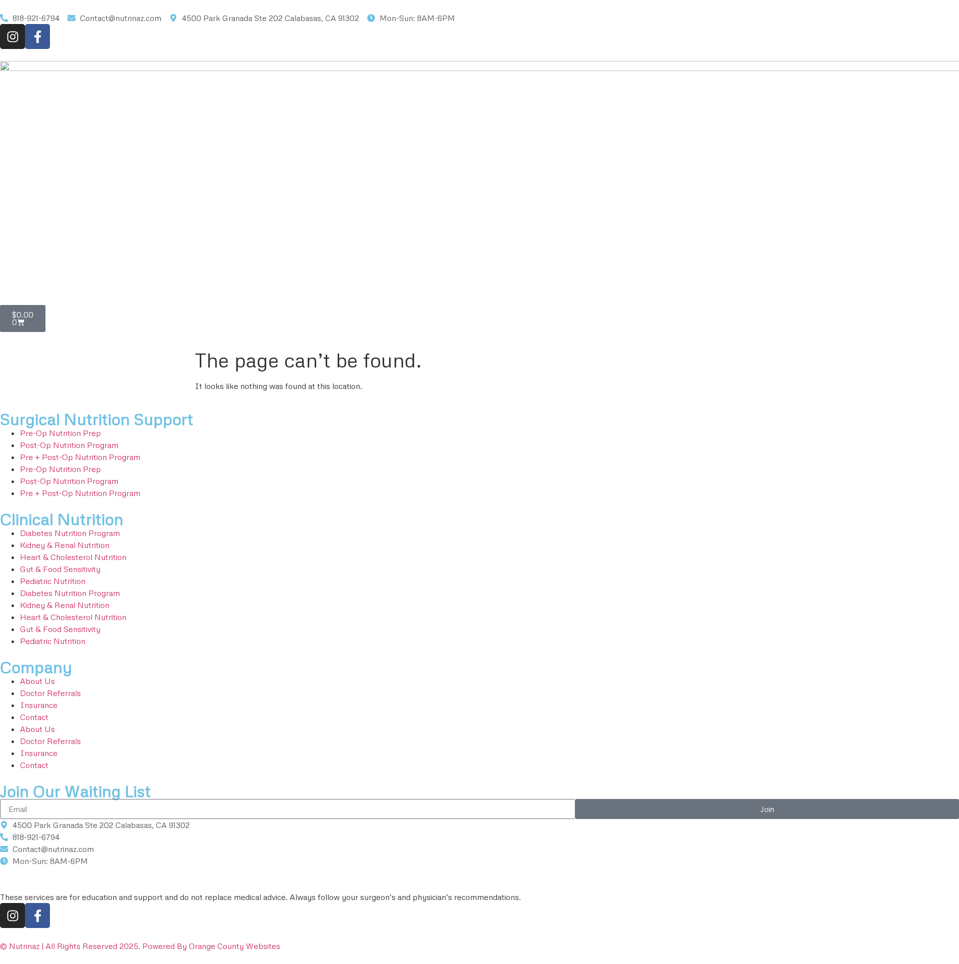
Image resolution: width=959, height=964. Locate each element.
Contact (34, 717)
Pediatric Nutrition (52, 581)
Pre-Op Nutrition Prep (60, 433)
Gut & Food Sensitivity (60, 569)
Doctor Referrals (50, 693)
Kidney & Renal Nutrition (64, 545)
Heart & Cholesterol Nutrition (73, 557)
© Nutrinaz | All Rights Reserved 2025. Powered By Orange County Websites (140, 946)
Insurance (38, 705)
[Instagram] (12, 36)
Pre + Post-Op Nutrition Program (80, 457)
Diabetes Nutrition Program (70, 533)
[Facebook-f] (37, 36)
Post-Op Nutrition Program (69, 445)
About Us (37, 681)
